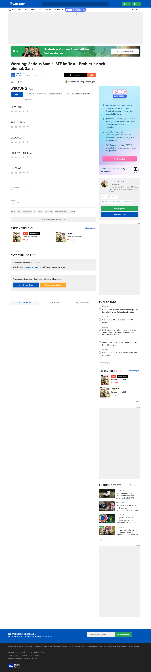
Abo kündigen (47, 647)
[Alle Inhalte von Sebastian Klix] (13, 75)
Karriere (70, 647)
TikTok (30, 655)
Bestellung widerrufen (60, 647)
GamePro (18, 652)
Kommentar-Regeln (32, 267)
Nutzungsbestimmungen (95, 647)
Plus (127, 4)
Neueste (25, 302)
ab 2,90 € (26, 240)
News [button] (27, 10)
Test (19, 212)
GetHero (33, 652)
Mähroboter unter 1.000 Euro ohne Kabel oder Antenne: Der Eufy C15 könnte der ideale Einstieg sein (126, 498)
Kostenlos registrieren (53, 285)
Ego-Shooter (49, 212)
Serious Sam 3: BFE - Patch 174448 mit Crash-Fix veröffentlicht (120, 343)
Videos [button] (33, 10)
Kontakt (83, 647)
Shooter (72, 212)
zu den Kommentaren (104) (52, 219)
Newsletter (77, 647)
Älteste (53, 302)
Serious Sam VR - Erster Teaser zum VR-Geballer (118, 321)
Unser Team (19, 647)
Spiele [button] (20, 10)
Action (40, 212)
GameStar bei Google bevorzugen (81, 81)
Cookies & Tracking (133, 647)
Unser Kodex (28, 647)
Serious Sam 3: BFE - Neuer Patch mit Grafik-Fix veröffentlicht (120, 354)
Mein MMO (26, 652)
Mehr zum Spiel (119, 215)
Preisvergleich (22, 228)
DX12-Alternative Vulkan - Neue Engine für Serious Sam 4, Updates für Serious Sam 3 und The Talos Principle (119, 332)
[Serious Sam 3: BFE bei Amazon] (61, 237)
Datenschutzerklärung (119, 647)
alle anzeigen (90, 228)
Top (82, 302)
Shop (138, 4)
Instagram (24, 655)
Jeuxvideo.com (41, 652)
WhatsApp (36, 655)
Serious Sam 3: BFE (61, 212)
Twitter (10, 655)
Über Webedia (38, 647)
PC (35, 212)
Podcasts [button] (48, 10)
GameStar (11, 652)
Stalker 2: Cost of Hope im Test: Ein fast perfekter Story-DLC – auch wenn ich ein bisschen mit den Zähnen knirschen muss (127, 535)
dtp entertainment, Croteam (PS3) (113, 202)
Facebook (17, 655)
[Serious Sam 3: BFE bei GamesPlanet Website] (17, 237)
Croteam (129, 202)
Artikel (13, 212)
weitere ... (112, 192)
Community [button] (58, 10)
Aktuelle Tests (110, 485)
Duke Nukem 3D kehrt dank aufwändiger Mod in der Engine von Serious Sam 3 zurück (120, 310)
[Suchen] (107, 4)
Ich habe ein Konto (26, 285)
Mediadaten (107, 647)
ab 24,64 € (71, 240)
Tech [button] (40, 10)
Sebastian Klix (21, 74)
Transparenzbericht (14, 649)
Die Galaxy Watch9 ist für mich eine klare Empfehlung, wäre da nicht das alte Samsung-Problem (127, 509)
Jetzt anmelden (123, 634)
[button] (12, 10)
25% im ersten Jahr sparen (125, 51)
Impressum (11, 647)
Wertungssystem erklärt (20, 190)
